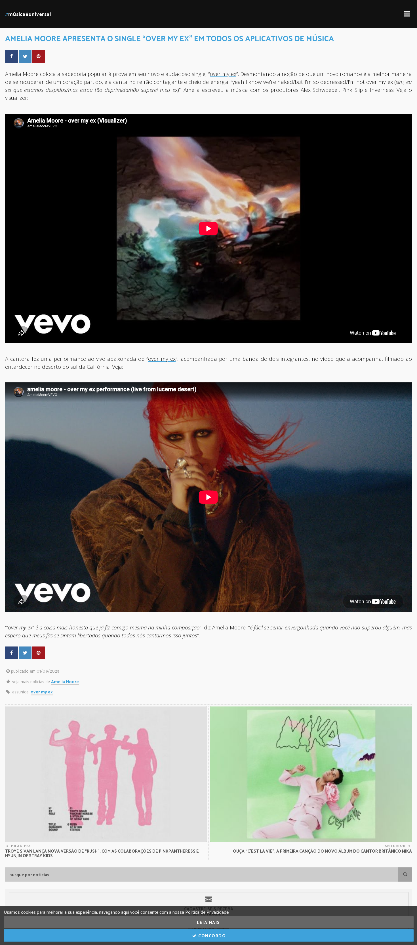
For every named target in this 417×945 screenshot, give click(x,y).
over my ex (42, 692)
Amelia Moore (65, 681)
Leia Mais (208, 922)
